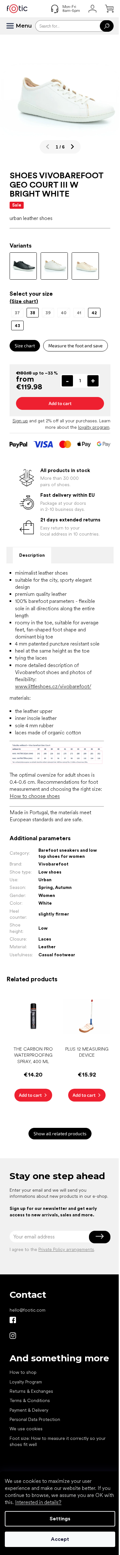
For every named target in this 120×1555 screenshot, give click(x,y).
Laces (44, 939)
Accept (60, 1539)
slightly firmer (53, 914)
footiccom (13, 1335)
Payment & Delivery (29, 1410)
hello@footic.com (27, 1310)
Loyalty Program (26, 1381)
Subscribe (99, 1236)
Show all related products (60, 1133)
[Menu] (12, 26)
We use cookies (26, 1428)
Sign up (20, 420)
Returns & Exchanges (31, 1391)
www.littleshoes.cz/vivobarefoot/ (53, 686)
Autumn (63, 887)
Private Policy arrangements (66, 1249)
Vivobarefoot (53, 863)
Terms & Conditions (30, 1400)
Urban (45, 879)
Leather (47, 946)
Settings (60, 1519)
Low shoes (49, 872)
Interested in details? (38, 1502)
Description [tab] (32, 555)
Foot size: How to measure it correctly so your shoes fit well (58, 1441)
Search (107, 26)
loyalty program (93, 427)
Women (46, 895)
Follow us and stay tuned (13, 1320)
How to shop (23, 1372)
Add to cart (60, 403)
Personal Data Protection (35, 1419)
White (45, 903)
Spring (45, 887)
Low (43, 928)
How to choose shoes (35, 796)
